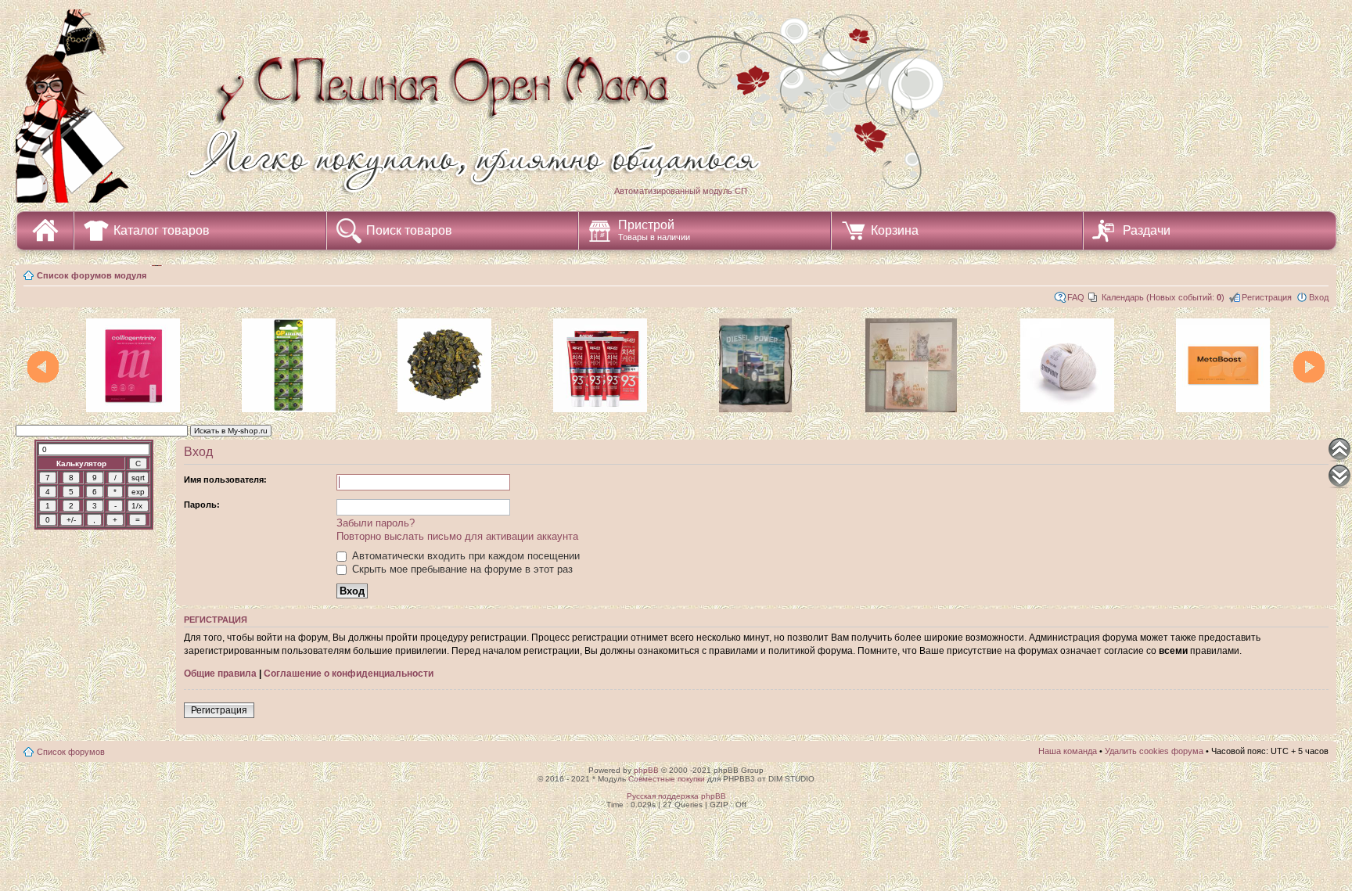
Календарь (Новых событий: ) (1163, 297)
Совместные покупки (666, 778)
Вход (1319, 297)
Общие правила (220, 673)
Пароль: (202, 504)
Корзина (895, 230)
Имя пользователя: (225, 479)
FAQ (1075, 297)
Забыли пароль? (375, 523)
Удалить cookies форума (1154, 751)
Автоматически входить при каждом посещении (464, 556)
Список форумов (71, 751)
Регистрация (1267, 297)
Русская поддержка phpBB (676, 796)
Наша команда (1067, 751)
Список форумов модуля (91, 275)
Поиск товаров (409, 230)
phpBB (646, 770)
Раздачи (1146, 230)
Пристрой (654, 230)
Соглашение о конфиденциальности (348, 673)
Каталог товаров (161, 230)
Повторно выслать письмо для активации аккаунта (457, 536)
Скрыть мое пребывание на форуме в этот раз (461, 569)
